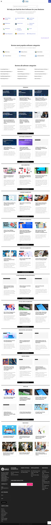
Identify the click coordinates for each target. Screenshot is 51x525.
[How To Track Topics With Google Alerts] (25, 253)
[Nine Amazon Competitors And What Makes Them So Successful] (25, 170)
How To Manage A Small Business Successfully (24, 453)
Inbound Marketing (5, 251)
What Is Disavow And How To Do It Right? (25, 286)
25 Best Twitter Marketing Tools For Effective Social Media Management (41, 313)
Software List (3, 515)
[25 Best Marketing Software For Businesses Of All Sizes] (25, 407)
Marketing (36, 251)
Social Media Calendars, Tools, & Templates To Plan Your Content (25, 367)
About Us (2, 508)
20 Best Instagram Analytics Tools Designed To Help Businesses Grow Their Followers (25, 314)
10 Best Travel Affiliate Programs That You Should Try (9, 231)
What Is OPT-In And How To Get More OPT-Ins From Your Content (9, 204)
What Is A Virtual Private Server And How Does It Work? (25, 341)
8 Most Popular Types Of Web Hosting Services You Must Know (40, 341)
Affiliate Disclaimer (4, 519)
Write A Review (3, 514)
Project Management (9, 33)
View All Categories (44, 37)
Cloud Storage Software (31, 19)
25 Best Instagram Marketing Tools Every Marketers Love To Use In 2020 (40, 368)
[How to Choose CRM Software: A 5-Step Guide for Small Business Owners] (41, 93)
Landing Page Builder (40, 55)
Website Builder (39, 51)
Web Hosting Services (45, 476)
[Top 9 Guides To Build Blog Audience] (25, 198)
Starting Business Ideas (46, 481)
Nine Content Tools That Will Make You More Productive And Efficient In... (41, 231)
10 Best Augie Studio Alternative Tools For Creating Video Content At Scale (25, 149)
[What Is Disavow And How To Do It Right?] (25, 281)
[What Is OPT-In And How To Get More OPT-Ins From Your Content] (10, 198)
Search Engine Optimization (6, 278)
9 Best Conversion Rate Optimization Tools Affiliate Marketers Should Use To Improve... (25, 232)
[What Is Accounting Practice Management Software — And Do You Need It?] (25, 115)
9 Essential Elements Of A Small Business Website (8, 437)
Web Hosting (7, 51)
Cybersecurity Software (31, 24)
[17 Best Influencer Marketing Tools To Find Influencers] (10, 253)
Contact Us (3, 510)
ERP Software (7, 28)
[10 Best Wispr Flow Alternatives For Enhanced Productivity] (10, 142)
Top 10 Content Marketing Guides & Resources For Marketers (40, 204)
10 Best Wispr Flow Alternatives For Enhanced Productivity (9, 148)
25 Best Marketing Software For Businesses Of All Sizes (25, 413)
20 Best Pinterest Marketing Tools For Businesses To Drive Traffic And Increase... (9, 414)
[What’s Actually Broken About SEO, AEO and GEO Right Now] (10, 281)
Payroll (30, 28)
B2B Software (20, 112)
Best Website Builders (24, 472)
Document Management (19, 29)
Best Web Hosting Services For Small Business (9, 341)
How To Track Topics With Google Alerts (25, 259)
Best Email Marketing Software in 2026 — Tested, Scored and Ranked (25, 99)
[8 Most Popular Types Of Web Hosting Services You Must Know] (41, 335)
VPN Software (23, 55)
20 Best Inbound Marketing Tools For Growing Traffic (41, 259)
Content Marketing (5, 195)
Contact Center (20, 23)
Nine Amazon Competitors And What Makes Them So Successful (25, 176)
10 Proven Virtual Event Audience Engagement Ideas (9, 176)
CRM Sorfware (7, 23)
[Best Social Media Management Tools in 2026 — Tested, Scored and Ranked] (10, 93)
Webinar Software (24, 51)
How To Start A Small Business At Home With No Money (41, 453)
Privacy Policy (3, 511)
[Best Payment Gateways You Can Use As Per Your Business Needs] (41, 170)
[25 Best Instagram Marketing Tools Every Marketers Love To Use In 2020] (41, 362)
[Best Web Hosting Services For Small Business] (10, 335)
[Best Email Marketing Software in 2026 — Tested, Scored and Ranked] (25, 93)
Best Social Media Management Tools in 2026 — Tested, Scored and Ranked (9, 99)
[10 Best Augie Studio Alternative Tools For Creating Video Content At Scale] (25, 142)
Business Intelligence (21, 18)
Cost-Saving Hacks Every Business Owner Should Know (24, 437)
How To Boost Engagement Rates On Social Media (9, 313)
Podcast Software (8, 55)
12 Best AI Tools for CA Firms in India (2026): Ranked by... (40, 121)
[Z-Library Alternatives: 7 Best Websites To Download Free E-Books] (41, 142)
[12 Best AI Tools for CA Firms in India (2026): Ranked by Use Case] (41, 115)
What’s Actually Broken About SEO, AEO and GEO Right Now (9, 287)
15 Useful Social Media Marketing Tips (40, 413)
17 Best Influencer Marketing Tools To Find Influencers (9, 259)
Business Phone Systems (8, 19)
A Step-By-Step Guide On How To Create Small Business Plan (41, 437)
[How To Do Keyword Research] (41, 281)
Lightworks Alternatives (14, 474)
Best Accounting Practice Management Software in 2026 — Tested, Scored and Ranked (9, 121)
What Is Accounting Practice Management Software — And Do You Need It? (24, 121)
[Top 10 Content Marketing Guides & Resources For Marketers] (41, 198)
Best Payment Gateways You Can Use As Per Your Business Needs (41, 176)
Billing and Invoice (32, 33)
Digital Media (5, 359)
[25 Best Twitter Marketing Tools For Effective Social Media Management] (41, 307)
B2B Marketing (5, 168)
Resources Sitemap (4, 518)
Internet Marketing (45, 477)
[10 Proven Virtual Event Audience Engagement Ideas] (10, 170)
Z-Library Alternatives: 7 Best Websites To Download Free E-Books (41, 148)
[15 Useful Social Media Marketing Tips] (41, 407)
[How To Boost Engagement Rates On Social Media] (10, 307)
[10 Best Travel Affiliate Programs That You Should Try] (10, 225)
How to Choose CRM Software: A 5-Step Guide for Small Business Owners (41, 99)
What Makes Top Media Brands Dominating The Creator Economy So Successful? (9, 368)
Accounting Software (21, 33)
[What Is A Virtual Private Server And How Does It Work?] (25, 335)
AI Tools (4, 90)
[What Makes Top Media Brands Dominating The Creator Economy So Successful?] (10, 362)
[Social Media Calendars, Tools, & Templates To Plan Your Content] (25, 362)
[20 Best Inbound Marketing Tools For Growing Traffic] (41, 253)
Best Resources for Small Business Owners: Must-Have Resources (8, 453)
